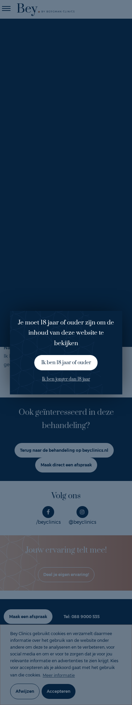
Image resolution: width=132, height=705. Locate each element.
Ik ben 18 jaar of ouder (66, 362)
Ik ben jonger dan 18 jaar (66, 379)
